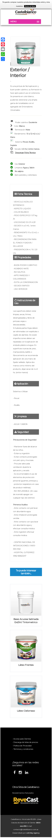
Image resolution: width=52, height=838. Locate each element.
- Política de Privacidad (21, 746)
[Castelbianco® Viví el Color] (26, 11)
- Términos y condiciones (22, 749)
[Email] (2, 49)
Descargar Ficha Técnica (25, 153)
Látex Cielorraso (26, 710)
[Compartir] (2, 59)
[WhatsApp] (2, 54)
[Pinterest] (2, 44)
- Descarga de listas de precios (25, 742)
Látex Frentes (26, 665)
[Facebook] (2, 39)
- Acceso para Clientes (21, 739)
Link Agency (33, 833)
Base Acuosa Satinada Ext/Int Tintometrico (26, 621)
